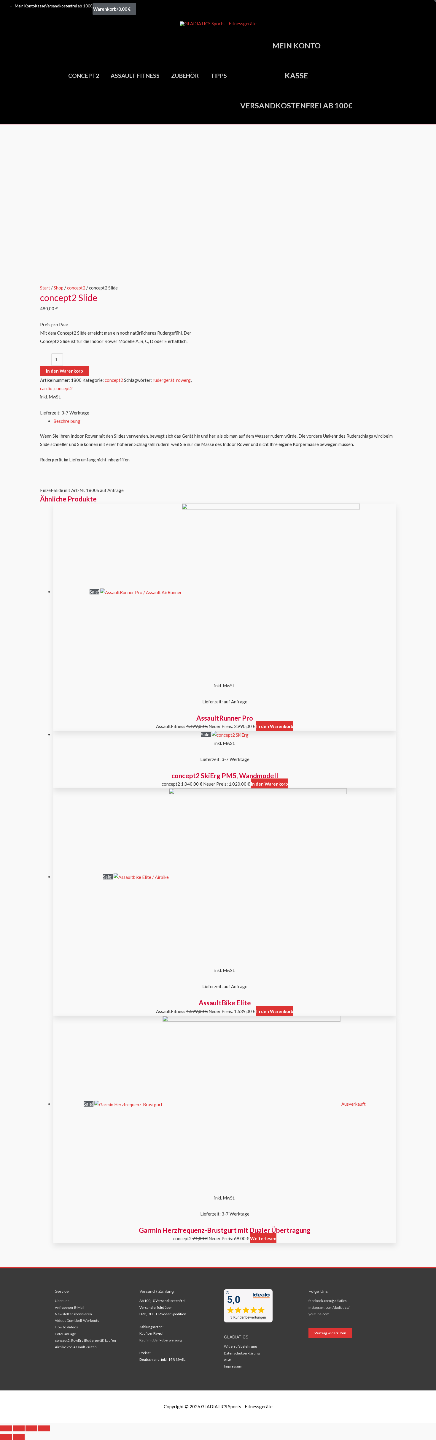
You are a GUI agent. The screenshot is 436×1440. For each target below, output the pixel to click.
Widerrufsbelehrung (240, 1346)
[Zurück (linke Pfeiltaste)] (6, 1437)
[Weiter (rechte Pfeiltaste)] (19, 1437)
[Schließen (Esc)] (44, 1428)
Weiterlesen (263, 1238)
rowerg (183, 380)
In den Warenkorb (64, 371)
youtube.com (319, 1314)
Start (45, 287)
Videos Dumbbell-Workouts (77, 1320)
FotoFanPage (65, 1334)
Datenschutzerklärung (242, 1353)
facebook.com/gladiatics (327, 1300)
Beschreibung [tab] (66, 421)
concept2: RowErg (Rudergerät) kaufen (85, 1340)
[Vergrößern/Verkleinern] (6, 1428)
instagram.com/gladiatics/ (328, 1307)
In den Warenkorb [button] (274, 726)
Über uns (62, 1300)
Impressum (233, 1366)
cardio (46, 388)
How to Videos (66, 1327)
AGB (227, 1359)
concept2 (76, 287)
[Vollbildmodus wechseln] (19, 1428)
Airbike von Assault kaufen (76, 1347)
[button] (366, 75)
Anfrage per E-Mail (69, 1307)
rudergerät (163, 380)
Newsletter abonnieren (73, 1314)
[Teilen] (31, 1428)
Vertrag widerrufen (330, 1333)
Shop (58, 287)
